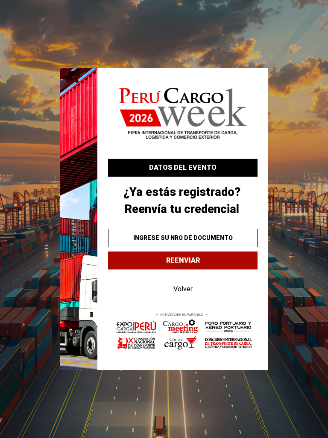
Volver (183, 289)
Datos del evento (183, 167)
